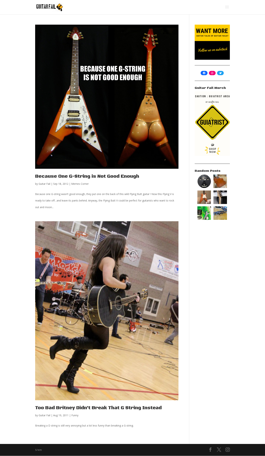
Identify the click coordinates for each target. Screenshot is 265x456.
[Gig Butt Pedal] (204, 187)
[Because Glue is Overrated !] (220, 203)
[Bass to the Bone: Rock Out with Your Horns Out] (220, 187)
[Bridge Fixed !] (220, 219)
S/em (38, 450)
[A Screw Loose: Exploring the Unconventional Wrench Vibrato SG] (204, 219)
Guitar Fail (44, 183)
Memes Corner (80, 183)
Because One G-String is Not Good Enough (87, 176)
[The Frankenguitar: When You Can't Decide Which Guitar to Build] (204, 203)
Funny (74, 415)
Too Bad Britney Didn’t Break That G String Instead (98, 408)
